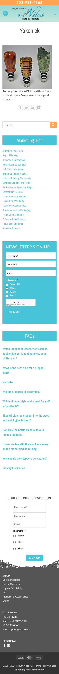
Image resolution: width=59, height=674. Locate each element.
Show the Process (11, 228)
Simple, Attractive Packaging (16, 210)
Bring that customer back (14, 173)
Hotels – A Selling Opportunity (16, 178)
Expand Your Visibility (13, 201)
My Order (7, 382)
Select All (15, 284)
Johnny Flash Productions (31, 669)
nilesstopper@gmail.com (16, 629)
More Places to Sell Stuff (14, 164)
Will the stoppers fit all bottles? (21, 392)
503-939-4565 (29, 2)
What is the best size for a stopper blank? (23, 370)
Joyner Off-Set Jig (12, 588)
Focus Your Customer (12, 223)
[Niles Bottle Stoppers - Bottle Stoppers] (31, 13)
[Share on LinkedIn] (38, 107)
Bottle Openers (11, 583)
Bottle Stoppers (11, 579)
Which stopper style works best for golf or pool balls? (26, 403)
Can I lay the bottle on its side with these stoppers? (23, 432)
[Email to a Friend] (32, 107)
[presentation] (21, 303)
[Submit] (53, 125)
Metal (13, 295)
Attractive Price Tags (12, 151)
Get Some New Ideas (12, 169)
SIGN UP (14, 311)
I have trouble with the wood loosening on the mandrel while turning (25, 446)
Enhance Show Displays (14, 219)
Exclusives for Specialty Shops (17, 187)
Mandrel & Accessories (15, 596)
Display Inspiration (13, 468)
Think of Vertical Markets (14, 196)
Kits (4, 592)
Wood (13, 288)
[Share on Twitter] (26, 107)
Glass (13, 291)
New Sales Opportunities (14, 205)
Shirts (5, 600)
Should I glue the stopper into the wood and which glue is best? (25, 417)
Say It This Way (10, 155)
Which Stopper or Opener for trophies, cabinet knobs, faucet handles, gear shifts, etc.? (25, 353)
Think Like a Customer (13, 214)
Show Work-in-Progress (13, 160)
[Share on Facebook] (20, 107)
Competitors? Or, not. (12, 192)
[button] (5, 13)
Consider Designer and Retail (16, 183)
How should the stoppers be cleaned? (25, 458)
